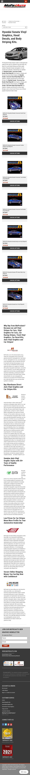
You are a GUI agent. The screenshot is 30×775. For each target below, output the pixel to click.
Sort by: (3, 25)
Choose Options (15, 121)
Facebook (3, 724)
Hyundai (4, 22)
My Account (4, 688)
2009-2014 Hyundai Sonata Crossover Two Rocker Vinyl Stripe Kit (14, 178)
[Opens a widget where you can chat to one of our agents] (23, 772)
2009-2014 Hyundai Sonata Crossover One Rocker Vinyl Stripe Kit (14, 210)
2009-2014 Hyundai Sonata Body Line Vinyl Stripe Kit (15, 241)
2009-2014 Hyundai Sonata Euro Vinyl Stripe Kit (13, 304)
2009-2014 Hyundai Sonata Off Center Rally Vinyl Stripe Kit (14, 273)
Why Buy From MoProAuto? (8, 713)
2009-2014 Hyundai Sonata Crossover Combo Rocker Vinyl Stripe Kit (13, 146)
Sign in (3, 692)
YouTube (11, 724)
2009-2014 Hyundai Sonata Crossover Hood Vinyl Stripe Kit (14, 114)
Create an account (11, 692)
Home (4, 21)
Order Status (5, 690)
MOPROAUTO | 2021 (7, 757)
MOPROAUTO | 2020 (7, 740)
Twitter (6, 724)
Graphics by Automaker (14, 21)
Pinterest (8, 724)
